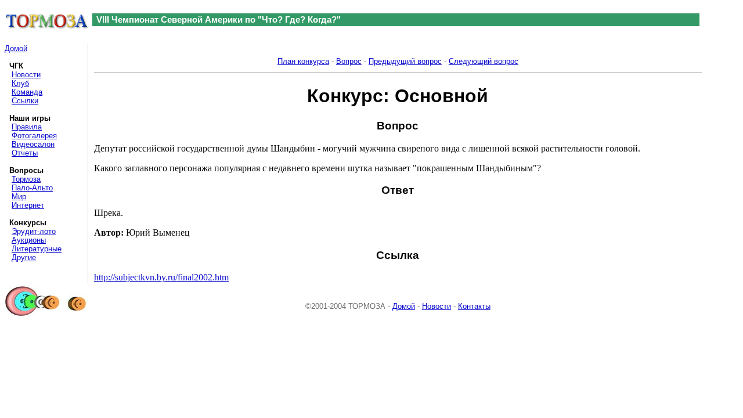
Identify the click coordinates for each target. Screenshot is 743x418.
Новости (26, 74)
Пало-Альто (32, 187)
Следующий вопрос (483, 61)
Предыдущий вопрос (405, 61)
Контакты (474, 306)
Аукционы (29, 240)
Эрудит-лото (34, 231)
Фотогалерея (34, 135)
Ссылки (25, 100)
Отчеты (25, 153)
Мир (19, 196)
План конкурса (303, 61)
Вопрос (349, 61)
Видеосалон (33, 144)
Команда (27, 92)
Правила (27, 126)
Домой (16, 48)
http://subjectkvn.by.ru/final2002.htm (161, 277)
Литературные (37, 248)
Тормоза (26, 179)
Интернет (28, 205)
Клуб (20, 83)
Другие (24, 257)
